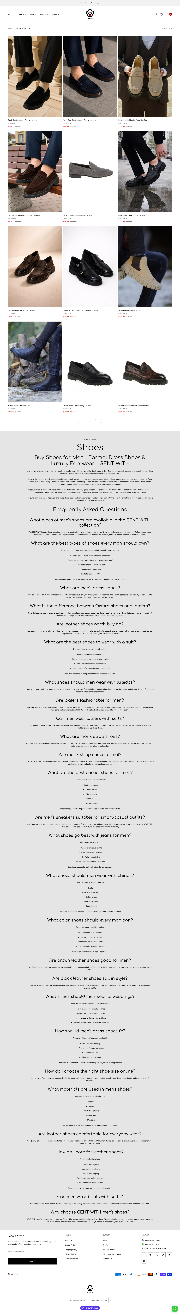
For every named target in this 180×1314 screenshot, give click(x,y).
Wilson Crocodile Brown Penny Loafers (133, 406)
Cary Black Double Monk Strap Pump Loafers (81, 310)
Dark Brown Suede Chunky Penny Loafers (24, 215)
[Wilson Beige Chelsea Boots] (145, 266)
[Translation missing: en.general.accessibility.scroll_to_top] (110, 1300)
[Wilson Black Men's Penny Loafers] (90, 362)
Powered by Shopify (99, 1300)
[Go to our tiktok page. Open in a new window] (163, 1254)
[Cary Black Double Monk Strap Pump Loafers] (90, 266)
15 (95, 419)
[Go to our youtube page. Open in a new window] (169, 1254)
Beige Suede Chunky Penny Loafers (132, 120)
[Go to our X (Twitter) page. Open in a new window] (156, 1254)
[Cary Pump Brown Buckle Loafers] (35, 266)
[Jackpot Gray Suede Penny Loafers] (90, 171)
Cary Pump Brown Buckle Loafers (21, 310)
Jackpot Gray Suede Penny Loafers (77, 215)
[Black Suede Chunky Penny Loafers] (35, 76)
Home (86, 439)
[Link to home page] (90, 1289)
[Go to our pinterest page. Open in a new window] (144, 1261)
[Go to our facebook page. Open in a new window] (144, 1254)
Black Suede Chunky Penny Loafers (22, 120)
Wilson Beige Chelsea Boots (129, 310)
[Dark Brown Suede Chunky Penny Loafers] (35, 171)
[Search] (155, 14)
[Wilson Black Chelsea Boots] (35, 362)
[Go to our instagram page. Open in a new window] (150, 1254)
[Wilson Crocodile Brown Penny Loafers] (145, 362)
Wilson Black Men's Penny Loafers (77, 406)
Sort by (10, 28)
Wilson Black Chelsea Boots (19, 406)
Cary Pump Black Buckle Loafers (131, 215)
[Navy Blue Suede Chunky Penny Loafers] (90, 76)
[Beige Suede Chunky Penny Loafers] (145, 76)
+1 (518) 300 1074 (152, 1244)
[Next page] (101, 420)
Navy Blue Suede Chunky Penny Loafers (79, 120)
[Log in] (161, 14)
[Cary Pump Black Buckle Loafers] (145, 171)
